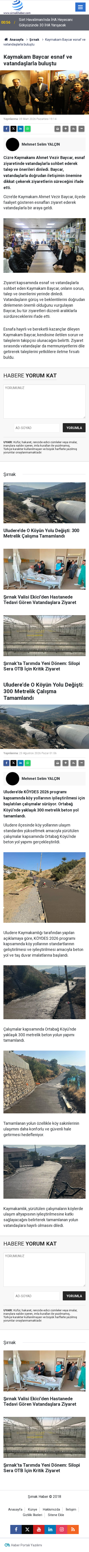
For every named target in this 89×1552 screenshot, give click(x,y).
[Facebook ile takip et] (16, 1529)
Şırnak (34, 39)
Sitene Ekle (56, 1515)
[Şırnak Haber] (16, 7)
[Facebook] (6, 129)
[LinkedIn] (21, 129)
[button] (65, 129)
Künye (32, 1510)
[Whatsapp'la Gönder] (28, 129)
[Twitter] (13, 129)
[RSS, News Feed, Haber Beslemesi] (73, 1529)
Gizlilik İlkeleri (32, 1515)
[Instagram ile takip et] (61, 1529)
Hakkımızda (51, 1510)
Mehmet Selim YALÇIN (41, 144)
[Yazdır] (57, 129)
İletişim (71, 1510)
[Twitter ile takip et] (27, 1529)
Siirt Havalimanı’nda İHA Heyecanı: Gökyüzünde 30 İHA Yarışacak (46, 22)
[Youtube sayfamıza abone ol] (38, 1529)
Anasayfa (16, 39)
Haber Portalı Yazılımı (26, 1545)
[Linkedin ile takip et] (50, 1529)
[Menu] (80, 7)
